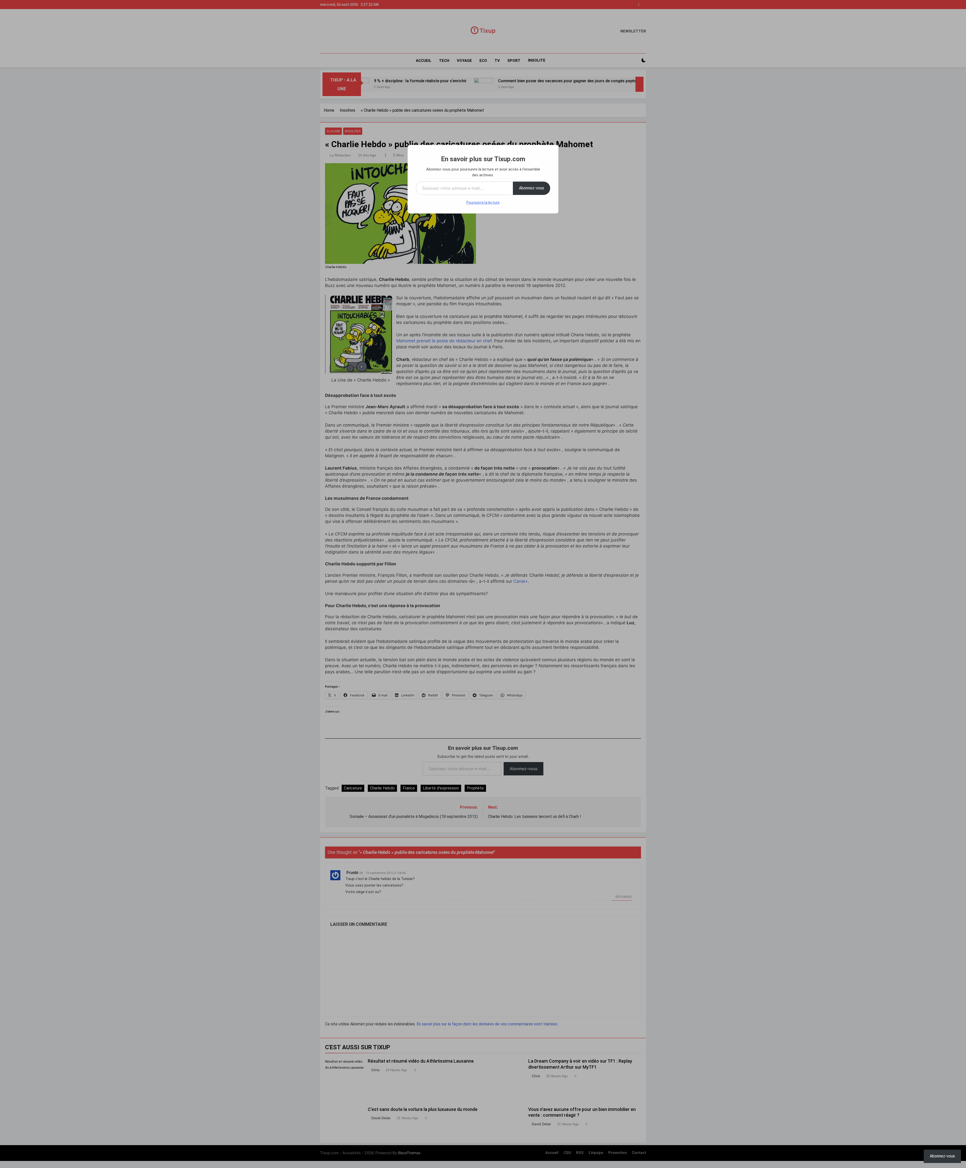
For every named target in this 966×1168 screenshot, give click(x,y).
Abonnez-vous (531, 188)
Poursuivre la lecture (483, 202)
